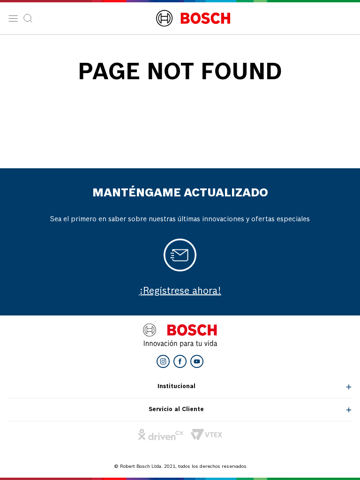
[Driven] (160, 434)
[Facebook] (180, 361)
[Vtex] (206, 434)
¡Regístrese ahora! (180, 291)
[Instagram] (163, 361)
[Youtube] (196, 361)
